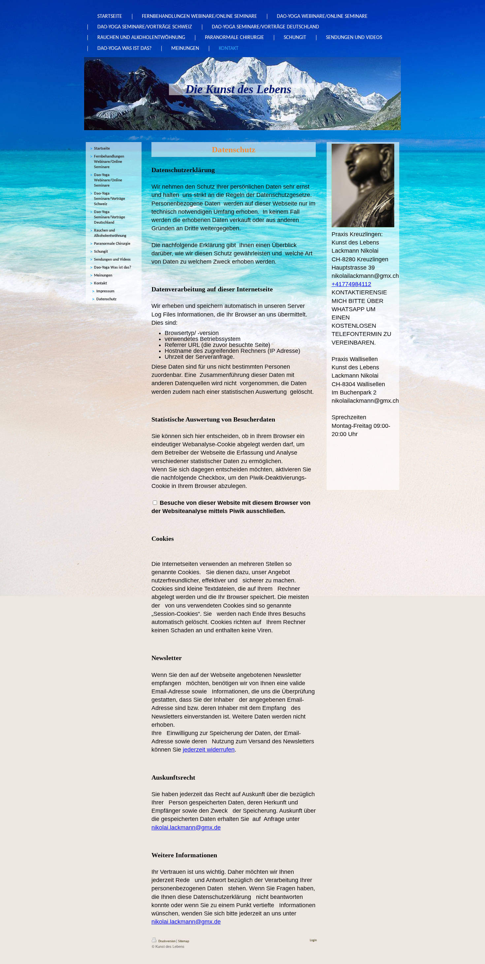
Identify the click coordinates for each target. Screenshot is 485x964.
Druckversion (167, 941)
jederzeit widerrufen (209, 749)
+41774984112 (351, 284)
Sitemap (183, 941)
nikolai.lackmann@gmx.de (186, 827)
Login (313, 940)
